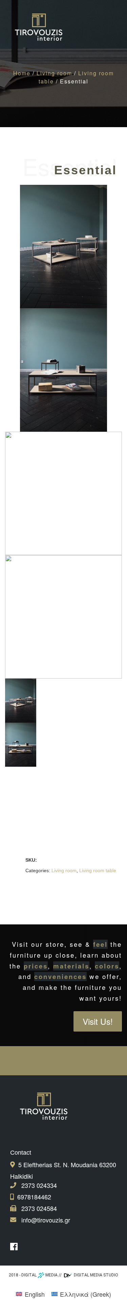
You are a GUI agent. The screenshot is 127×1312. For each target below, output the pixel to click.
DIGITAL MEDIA (39, 1275)
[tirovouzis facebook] (15, 1246)
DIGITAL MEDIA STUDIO (95, 1275)
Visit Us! (98, 1021)
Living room (54, 73)
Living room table (97, 870)
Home (21, 73)
